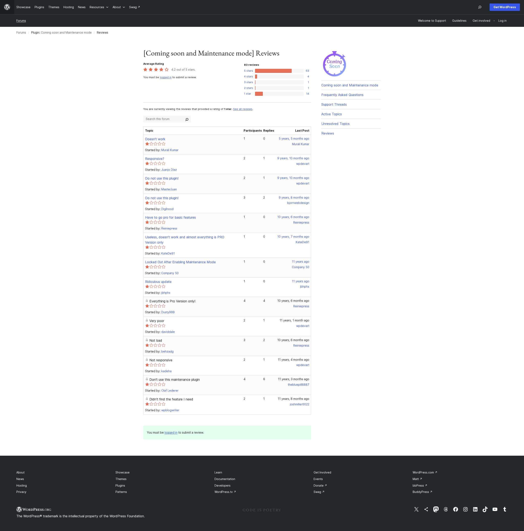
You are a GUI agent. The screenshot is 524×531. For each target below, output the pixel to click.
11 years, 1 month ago (294, 320)
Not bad (155, 340)
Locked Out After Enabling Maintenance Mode (180, 262)
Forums (21, 20)
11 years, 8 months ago (293, 398)
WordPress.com (425, 472)
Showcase (122, 472)
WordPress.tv (225, 492)
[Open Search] (480, 7)
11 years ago (300, 261)
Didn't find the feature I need (171, 399)
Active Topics (331, 114)
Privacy (21, 492)
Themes (120, 479)
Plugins (120, 485)
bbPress (420, 485)
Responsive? (154, 159)
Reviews (327, 133)
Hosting (21, 485)
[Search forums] (187, 119)
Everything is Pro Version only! (172, 301)
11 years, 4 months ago (293, 359)
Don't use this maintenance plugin (174, 379)
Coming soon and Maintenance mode (66, 32)
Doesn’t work (155, 139)
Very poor (156, 321)
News (20, 479)
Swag (319, 492)
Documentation (225, 479)
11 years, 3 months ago (293, 379)
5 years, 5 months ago (294, 138)
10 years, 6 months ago (293, 217)
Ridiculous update (158, 282)
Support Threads (334, 104)
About (20, 472)
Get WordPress (505, 7)
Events (318, 479)
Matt (417, 479)
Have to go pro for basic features (170, 217)
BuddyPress (423, 492)
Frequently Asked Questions (342, 95)
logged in (166, 77)
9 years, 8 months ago (294, 197)
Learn (218, 472)
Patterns (121, 492)
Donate (320, 485)
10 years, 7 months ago (293, 236)
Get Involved (322, 472)
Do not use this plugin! (161, 178)
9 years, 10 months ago (293, 158)
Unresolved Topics (335, 124)
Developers (222, 485)
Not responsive (160, 360)
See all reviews (242, 109)
